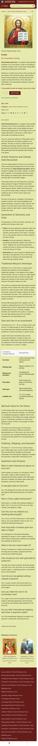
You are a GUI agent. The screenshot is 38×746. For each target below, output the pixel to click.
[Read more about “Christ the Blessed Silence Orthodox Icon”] (9, 652)
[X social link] (9, 113)
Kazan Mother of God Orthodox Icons (14, 672)
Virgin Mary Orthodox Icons (10, 708)
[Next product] (34, 11)
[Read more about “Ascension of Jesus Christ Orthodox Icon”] (27, 652)
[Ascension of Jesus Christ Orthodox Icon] (27, 646)
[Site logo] (9, 1)
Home (3, 11)
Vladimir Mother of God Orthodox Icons (14, 712)
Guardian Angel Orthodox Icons (11, 695)
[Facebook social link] (7, 113)
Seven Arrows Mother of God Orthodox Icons (16, 685)
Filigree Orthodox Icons (9, 692)
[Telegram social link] (25, 113)
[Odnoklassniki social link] (18, 113)
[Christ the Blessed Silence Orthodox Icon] (9, 646)
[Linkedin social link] (16, 113)
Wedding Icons (6, 688)
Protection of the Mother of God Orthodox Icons (17, 682)
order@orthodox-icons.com (26, 1)
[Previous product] (30, 11)
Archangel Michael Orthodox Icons (12, 705)
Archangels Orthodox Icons (10, 699)
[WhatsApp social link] (20, 113)
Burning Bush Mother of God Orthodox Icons (16, 675)
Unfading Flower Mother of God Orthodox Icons (17, 678)
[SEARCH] (33, 6)
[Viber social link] (27, 113)
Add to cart (15, 93)
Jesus (7, 110)
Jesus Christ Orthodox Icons (16, 11)
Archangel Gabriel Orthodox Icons (12, 702)
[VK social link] (22, 113)
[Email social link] (11, 113)
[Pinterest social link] (13, 113)
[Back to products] (32, 11)
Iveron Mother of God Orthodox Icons (14, 715)
